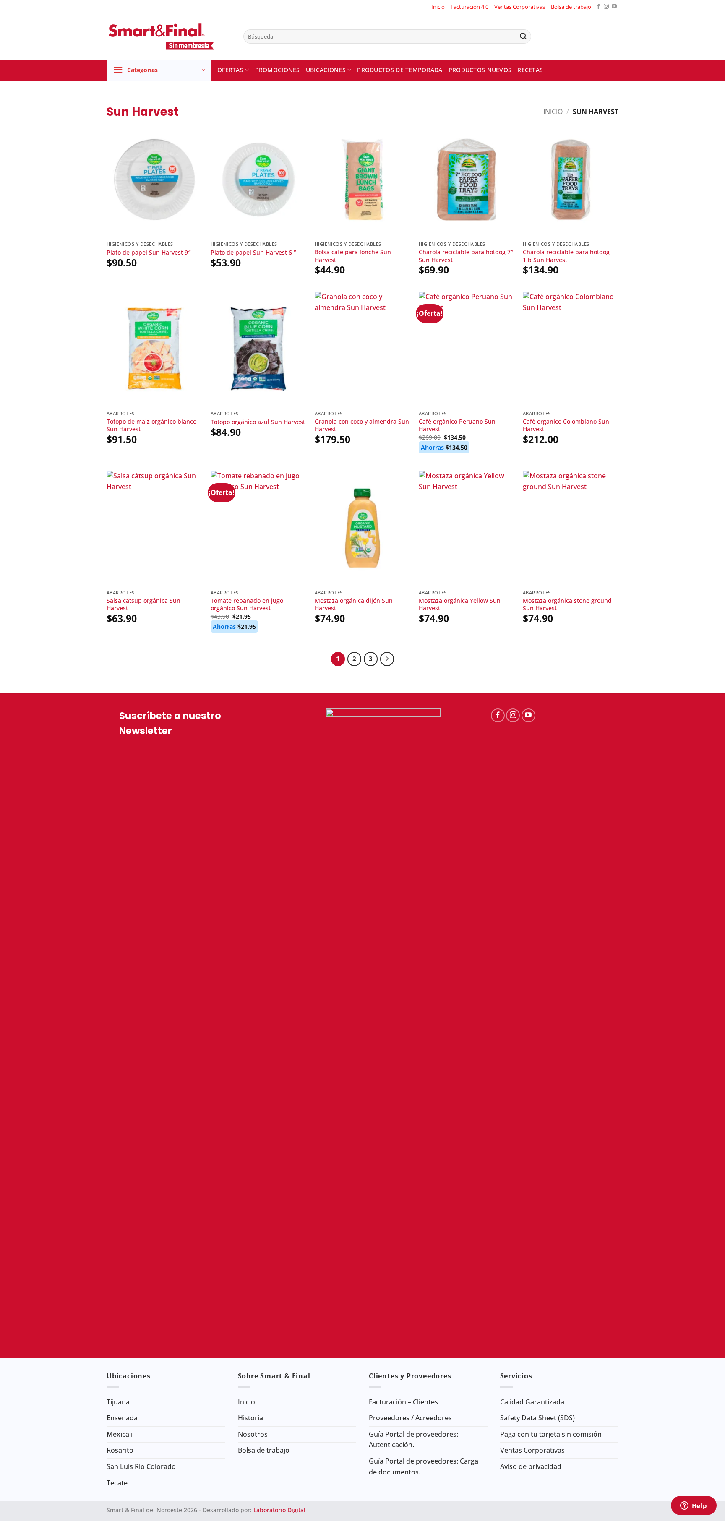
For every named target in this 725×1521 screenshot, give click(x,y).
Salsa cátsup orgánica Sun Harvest (143, 604)
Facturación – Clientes (403, 1401)
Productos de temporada (399, 70)
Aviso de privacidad (530, 1466)
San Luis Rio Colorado (141, 1466)
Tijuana (118, 1401)
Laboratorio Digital (279, 1510)
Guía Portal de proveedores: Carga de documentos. (423, 1466)
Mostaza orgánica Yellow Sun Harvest (460, 604)
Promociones (277, 70)
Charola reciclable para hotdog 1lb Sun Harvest (566, 256)
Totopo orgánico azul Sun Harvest (258, 422)
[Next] (387, 659)
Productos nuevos (480, 70)
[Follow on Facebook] (598, 7)
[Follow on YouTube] (614, 7)
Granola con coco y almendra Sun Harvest (362, 425)
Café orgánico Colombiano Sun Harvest (566, 425)
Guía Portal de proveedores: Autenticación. (413, 1440)
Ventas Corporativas (519, 6)
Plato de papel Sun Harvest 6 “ (253, 252)
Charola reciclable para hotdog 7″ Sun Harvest (466, 256)
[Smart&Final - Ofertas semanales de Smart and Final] (169, 36)
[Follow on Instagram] (606, 7)
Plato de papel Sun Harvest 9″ (148, 252)
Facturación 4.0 (469, 6)
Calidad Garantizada (532, 1401)
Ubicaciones (326, 70)
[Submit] (523, 36)
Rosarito (120, 1450)
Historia (250, 1417)
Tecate (117, 1482)
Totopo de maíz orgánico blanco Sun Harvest (151, 425)
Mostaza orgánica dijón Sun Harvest (354, 604)
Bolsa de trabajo (571, 6)
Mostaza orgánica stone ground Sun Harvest (567, 604)
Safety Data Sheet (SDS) (537, 1417)
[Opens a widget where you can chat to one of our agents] (693, 1506)
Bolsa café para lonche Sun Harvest (353, 256)
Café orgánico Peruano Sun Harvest (457, 425)
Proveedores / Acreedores (410, 1417)
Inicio (438, 6)
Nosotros (253, 1434)
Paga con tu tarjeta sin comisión (551, 1434)
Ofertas (230, 70)
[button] (159, 70)
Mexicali (120, 1434)
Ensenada (122, 1417)
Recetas (530, 70)
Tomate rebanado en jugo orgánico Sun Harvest (247, 604)
